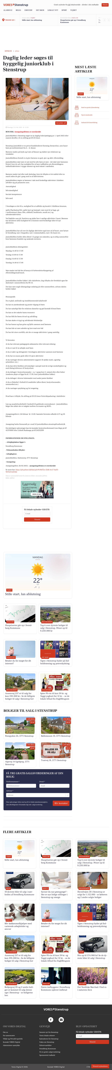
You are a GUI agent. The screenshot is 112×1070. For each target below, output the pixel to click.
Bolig (18, 10)
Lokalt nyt (53, 10)
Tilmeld (105, 5)
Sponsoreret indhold (47, 1055)
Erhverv (28, 10)
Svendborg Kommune (47, 1049)
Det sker (40, 10)
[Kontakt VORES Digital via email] (61, 1019)
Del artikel (59, 123)
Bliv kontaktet (61, 803)
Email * (42, 782)
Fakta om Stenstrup (46, 1042)
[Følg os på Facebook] (50, 1019)
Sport (64, 10)
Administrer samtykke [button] (11, 1045)
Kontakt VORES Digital (11, 1042)
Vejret (73, 10)
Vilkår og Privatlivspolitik (13, 1039)
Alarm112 (7, 10)
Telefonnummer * (12, 782)
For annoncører (9, 1035)
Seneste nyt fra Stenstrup (48, 1032)
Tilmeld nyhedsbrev (100, 1066)
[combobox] (7, 795)
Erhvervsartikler (45, 1045)
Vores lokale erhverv (47, 1035)
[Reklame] (37, 489)
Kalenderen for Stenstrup (48, 1039)
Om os (5, 1032)
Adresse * (9, 791)
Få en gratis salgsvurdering (49, 1052)
